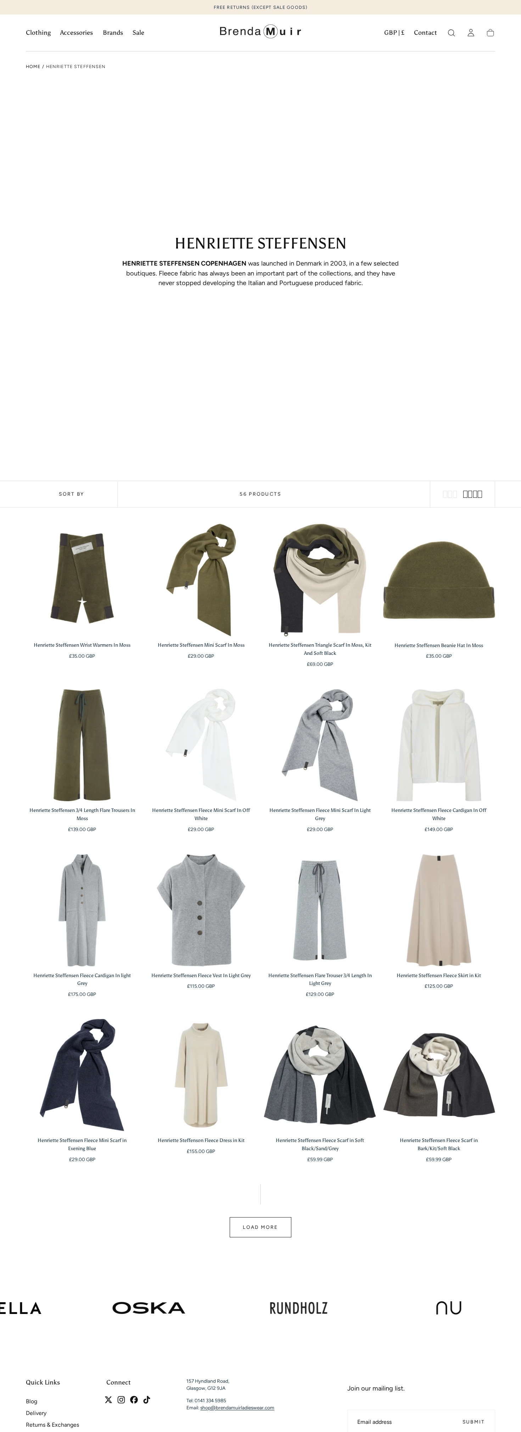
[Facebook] (134, 1399)
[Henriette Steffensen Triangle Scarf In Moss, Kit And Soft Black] (320, 580)
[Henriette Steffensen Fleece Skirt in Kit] (439, 910)
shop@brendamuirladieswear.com (237, 1408)
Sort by (71, 494)
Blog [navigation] (31, 1401)
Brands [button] (113, 33)
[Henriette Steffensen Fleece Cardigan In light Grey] (82, 910)
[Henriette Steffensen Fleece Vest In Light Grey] (201, 910)
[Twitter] (108, 1399)
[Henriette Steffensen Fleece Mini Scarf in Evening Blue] (82, 1075)
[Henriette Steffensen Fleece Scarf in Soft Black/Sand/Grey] (320, 1075)
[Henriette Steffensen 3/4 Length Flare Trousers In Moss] (82, 745)
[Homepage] (260, 32)
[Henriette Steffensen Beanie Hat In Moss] (439, 580)
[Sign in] (471, 33)
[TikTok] (146, 1399)
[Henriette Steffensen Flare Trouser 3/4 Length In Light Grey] (320, 910)
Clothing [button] (38, 33)
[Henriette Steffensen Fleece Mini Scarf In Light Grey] (320, 745)
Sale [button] (138, 33)
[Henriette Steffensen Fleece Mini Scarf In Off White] (201, 745)
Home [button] (33, 66)
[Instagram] (121, 1399)
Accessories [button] (76, 33)
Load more (260, 1227)
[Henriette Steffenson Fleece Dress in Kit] (201, 1075)
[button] (394, 34)
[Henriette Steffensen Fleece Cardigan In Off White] (439, 745)
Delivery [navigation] (36, 1413)
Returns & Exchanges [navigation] (52, 1425)
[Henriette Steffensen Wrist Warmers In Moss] (82, 580)
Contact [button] (425, 33)
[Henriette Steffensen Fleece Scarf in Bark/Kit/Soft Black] (439, 1075)
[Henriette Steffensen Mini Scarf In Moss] (201, 580)
